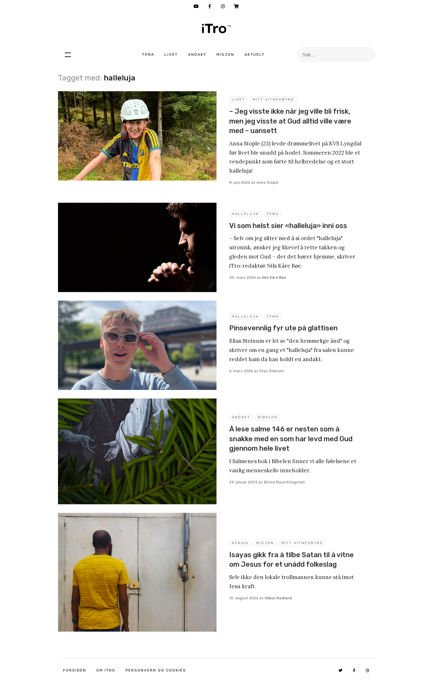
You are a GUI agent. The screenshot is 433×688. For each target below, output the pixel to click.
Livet (171, 54)
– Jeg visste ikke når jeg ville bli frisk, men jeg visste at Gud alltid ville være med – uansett (290, 121)
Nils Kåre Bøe (274, 277)
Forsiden (74, 670)
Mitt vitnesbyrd (273, 99)
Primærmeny (68, 54)
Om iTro (105, 670)
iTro (216, 28)
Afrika (240, 543)
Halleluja (245, 214)
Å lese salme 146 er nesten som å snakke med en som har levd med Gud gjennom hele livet (290, 439)
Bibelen (267, 417)
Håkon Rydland (278, 598)
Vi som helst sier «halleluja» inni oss (288, 225)
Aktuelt (254, 54)
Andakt (197, 54)
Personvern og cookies (156, 670)
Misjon (225, 54)
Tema (148, 54)
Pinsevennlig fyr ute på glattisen (283, 328)
